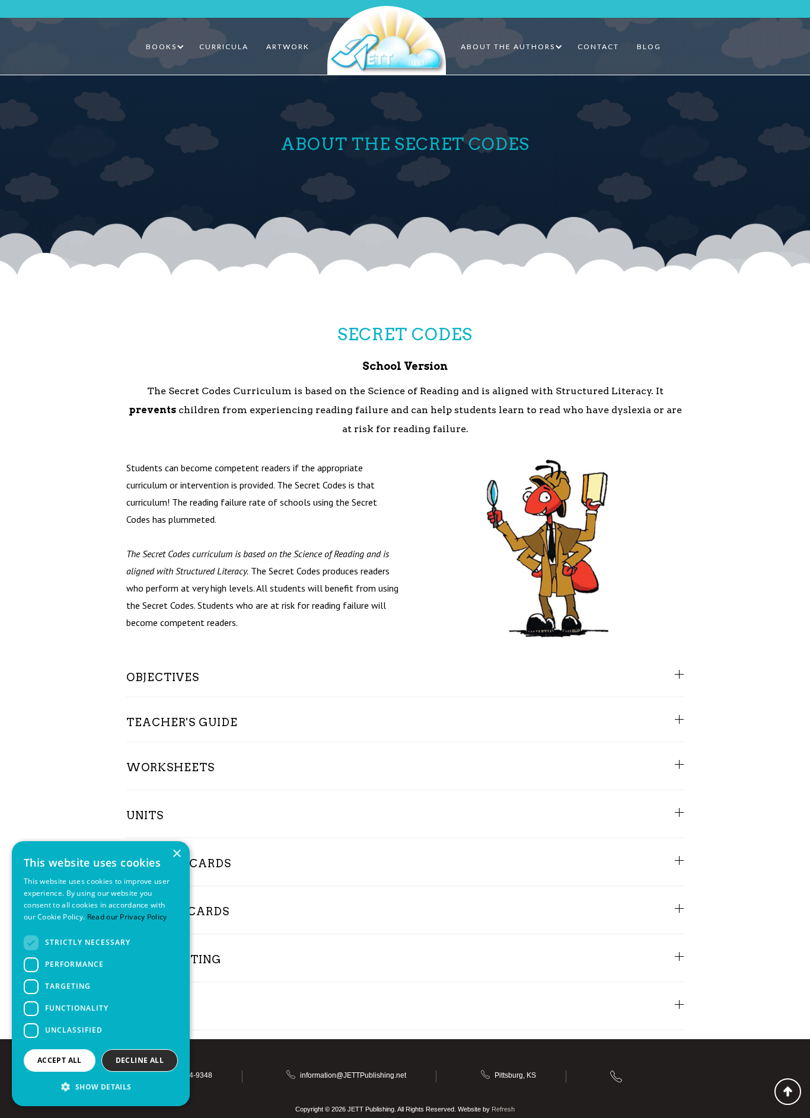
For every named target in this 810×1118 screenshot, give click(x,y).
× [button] (176, 853)
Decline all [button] (140, 1060)
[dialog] (101, 973)
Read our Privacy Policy (127, 917)
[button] (165, 47)
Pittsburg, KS (515, 1075)
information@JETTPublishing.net (353, 1075)
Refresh (503, 1109)
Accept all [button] (59, 1060)
